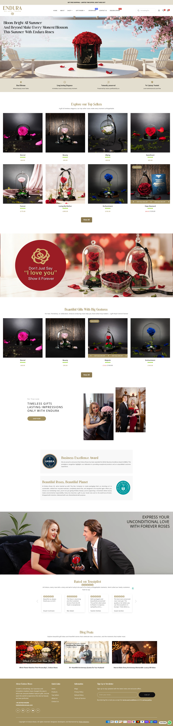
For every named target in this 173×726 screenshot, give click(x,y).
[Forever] (23, 184)
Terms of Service (79, 698)
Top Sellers (55, 695)
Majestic (108, 360)
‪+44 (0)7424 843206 (22, 703)
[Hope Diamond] (150, 184)
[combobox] (146, 10)
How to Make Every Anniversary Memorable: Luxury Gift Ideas (134, 668)
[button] (37, 601)
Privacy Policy (78, 692)
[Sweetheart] (150, 132)
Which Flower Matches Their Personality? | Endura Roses (38, 668)
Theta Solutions (84, 722)
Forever (23, 206)
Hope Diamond (150, 206)
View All (86, 220)
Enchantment (108, 206)
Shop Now (36, 419)
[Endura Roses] (12, 10)
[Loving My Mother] (65, 184)
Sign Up (147, 695)
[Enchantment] (108, 184)
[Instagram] (23, 711)
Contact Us (55, 701)
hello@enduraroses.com (24, 705)
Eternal (22, 155)
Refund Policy (78, 695)
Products (54, 692)
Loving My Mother (65, 206)
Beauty (65, 155)
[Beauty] (65, 132)
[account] (159, 10)
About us (55, 698)
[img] (87, 585)
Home (53, 689)
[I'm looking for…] (138, 10)
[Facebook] (18, 711)
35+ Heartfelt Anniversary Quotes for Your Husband (86, 668)
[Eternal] (23, 132)
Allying (107, 155)
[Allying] (108, 132)
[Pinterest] (38, 711)
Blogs (76, 689)
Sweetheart (150, 155)
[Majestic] (108, 338)
